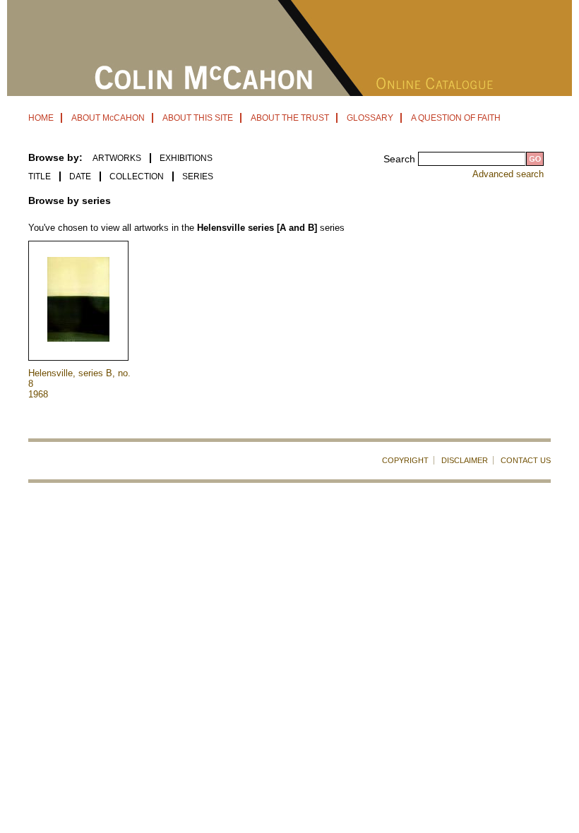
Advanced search (508, 174)
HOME (41, 118)
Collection (136, 176)
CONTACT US (526, 460)
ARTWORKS (116, 158)
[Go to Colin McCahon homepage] (289, 92)
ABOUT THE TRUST (290, 118)
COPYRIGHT (405, 460)
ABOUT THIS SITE (197, 118)
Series (197, 176)
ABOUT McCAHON (108, 118)
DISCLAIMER (464, 460)
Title (39, 176)
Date (80, 176)
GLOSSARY (370, 118)
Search (400, 158)
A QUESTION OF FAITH (456, 118)
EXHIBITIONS (186, 158)
